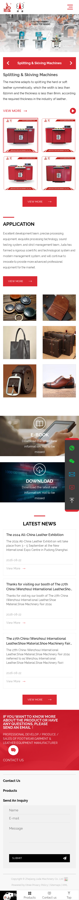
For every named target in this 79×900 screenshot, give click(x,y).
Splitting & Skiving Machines (30, 74)
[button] (8, 63)
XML (65, 885)
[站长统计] (66, 879)
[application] (19, 307)
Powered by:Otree (22, 885)
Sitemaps (55, 885)
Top (69, 895)
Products (30, 895)
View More (15, 110)
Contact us (49, 895)
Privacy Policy (40, 885)
